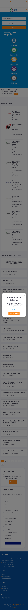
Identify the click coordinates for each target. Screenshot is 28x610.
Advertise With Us (14, 313)
